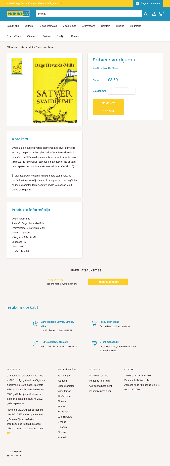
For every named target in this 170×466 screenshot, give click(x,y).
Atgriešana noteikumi (100, 385)
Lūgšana (46, 36)
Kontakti (75, 36)
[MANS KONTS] (154, 14)
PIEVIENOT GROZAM (108, 107)
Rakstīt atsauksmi (108, 281)
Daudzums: (99, 90)
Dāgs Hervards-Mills (105, 68)
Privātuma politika (98, 375)
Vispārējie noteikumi (100, 391)
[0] (161, 14)
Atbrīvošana (88, 25)
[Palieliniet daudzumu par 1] (131, 90)
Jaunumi (29, 25)
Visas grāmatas (48, 25)
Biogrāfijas (135, 25)
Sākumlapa (13, 25)
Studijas (61, 36)
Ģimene (31, 36)
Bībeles (120, 25)
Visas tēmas (69, 25)
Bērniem (105, 25)
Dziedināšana (14, 36)
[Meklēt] (146, 13)
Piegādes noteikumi (99, 380)
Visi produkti (27, 47)
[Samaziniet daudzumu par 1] (111, 90)
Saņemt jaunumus (150, 3)
